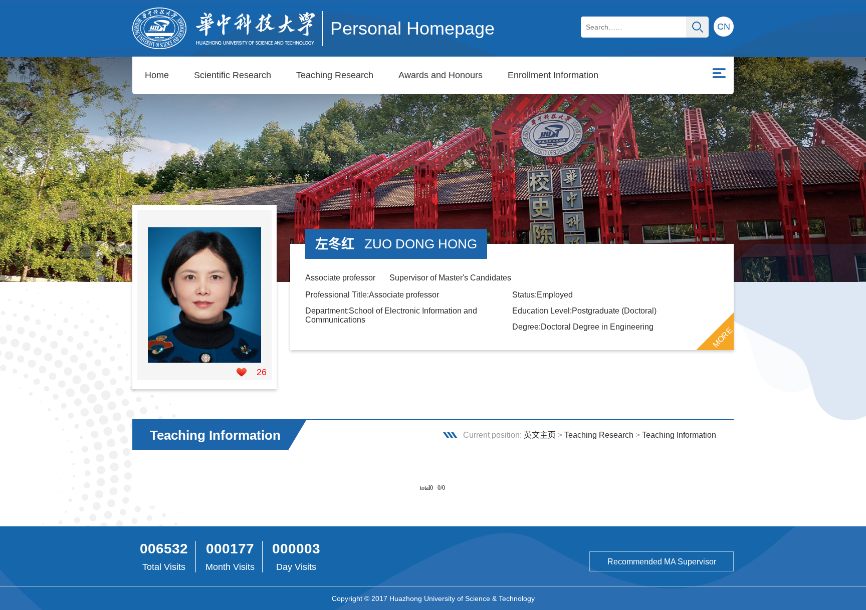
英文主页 (540, 435)
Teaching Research (334, 75)
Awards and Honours (440, 75)
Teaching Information (679, 435)
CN (723, 27)
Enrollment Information (553, 75)
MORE (722, 337)
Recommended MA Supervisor (661, 561)
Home (157, 75)
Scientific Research (232, 75)
